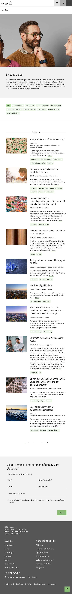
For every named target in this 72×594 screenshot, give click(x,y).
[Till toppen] (67, 589)
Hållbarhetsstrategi (46, 159)
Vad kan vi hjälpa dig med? (16, 494)
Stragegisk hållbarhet (53, 430)
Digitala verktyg (35, 401)
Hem (3, 10)
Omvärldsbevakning (36, 332)
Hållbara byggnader (56, 105)
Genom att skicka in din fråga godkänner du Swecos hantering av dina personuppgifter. (37, 501)
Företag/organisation (45, 480)
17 (41, 443)
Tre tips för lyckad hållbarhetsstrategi (47, 139)
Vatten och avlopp (43, 188)
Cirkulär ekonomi (57, 159)
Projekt (6, 560)
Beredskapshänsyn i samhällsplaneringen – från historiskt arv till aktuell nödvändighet (47, 201)
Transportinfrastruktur (43, 564)
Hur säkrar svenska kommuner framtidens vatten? (44, 170)
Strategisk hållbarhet (17, 105)
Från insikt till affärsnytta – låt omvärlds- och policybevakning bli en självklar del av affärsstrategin (47, 310)
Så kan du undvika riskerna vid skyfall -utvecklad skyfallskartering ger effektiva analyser (48, 381)
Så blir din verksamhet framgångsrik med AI (46, 339)
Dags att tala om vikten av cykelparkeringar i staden (42, 408)
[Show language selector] (57, 3)
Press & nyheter (9, 564)
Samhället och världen (30, 109)
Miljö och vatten (42, 109)
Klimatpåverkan (35, 159)
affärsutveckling (47, 332)
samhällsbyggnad (47, 279)
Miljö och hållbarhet (42, 556)
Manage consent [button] (52, 584)
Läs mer (50, 155)
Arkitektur (39, 545)
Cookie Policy (28, 584)
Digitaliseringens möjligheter (14, 109)
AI (40, 279)
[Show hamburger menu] (69, 3)
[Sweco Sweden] (7, 3)
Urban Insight (9, 553)
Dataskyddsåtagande (39, 584)
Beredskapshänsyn (44, 224)
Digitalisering (34, 279)
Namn (10, 480)
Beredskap (33, 224)
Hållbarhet (8, 556)
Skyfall (43, 401)
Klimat (40, 192)
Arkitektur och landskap (13, 113)
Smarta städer (34, 430)
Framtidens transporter (42, 105)
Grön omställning (30, 105)
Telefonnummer (44, 487)
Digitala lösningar (42, 553)
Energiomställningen (53, 109)
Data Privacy (19, 584)
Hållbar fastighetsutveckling (38, 163)
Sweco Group (8, 545)
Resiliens (49, 401)
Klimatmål (50, 163)
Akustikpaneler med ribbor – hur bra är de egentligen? (47, 232)
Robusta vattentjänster (56, 188)
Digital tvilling (46, 301)
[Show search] (63, 3)
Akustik (33, 254)
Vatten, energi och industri (45, 560)
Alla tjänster (40, 568)
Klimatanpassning (48, 192)
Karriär (6, 549)
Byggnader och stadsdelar (45, 549)
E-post (10, 487)
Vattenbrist (33, 192)
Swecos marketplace (11, 568)
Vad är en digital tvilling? (41, 285)
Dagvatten (33, 188)
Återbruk (39, 254)
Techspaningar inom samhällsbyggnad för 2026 (47, 262)
